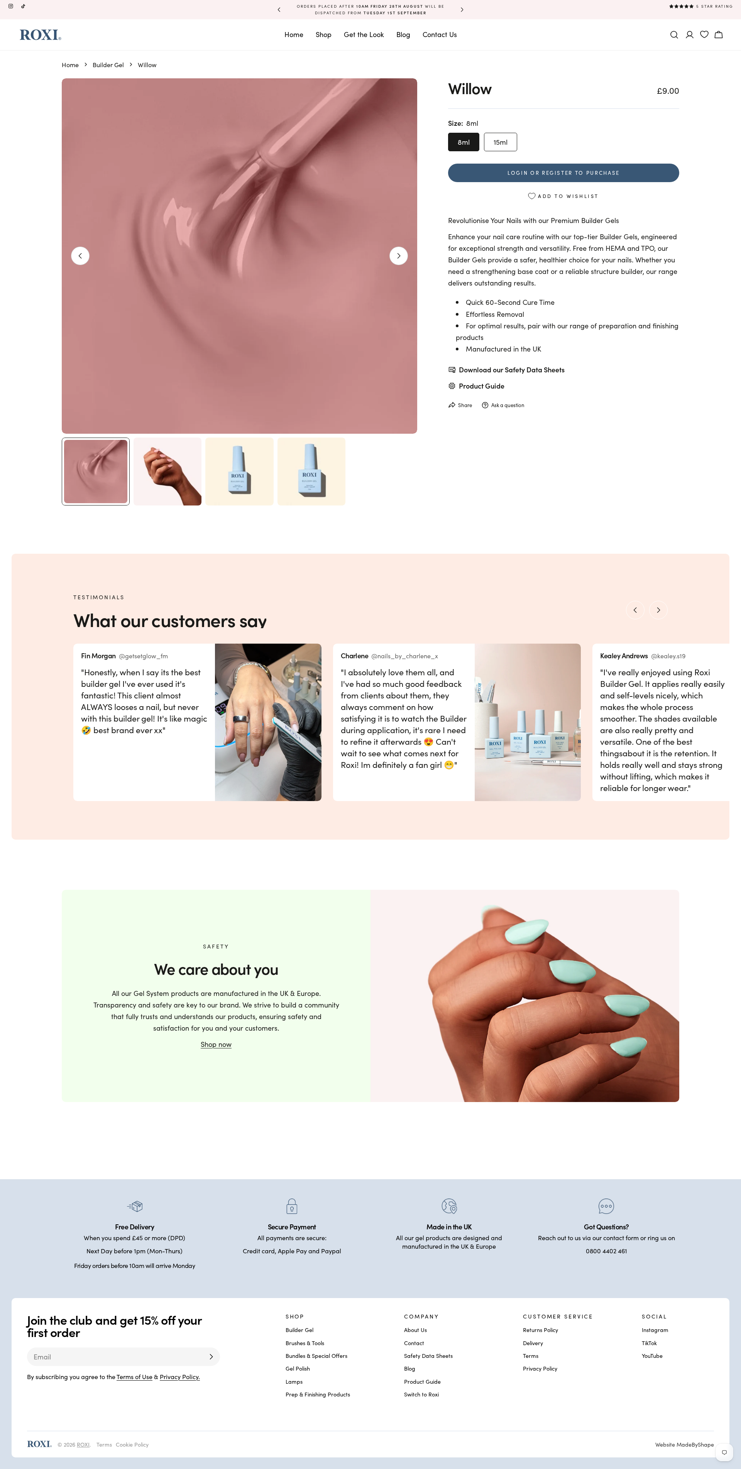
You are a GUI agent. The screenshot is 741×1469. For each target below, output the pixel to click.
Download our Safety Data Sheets (512, 369)
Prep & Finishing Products (318, 1394)
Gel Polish (298, 1369)
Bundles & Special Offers (316, 1355)
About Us (415, 1330)
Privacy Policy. (180, 1376)
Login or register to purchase (564, 172)
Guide (494, 385)
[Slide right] (398, 256)
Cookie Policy (132, 1444)
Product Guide (422, 1381)
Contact (414, 1343)
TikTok (649, 1343)
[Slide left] (80, 256)
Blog (409, 1369)
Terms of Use (134, 1376)
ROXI (83, 1444)
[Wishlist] (704, 34)
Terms (530, 1355)
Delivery (533, 1343)
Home (70, 64)
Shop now (216, 1044)
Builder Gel (108, 64)
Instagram (655, 1330)
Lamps (294, 1381)
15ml (501, 142)
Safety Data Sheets (428, 1355)
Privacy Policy (540, 1369)
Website (684, 1444)
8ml (464, 142)
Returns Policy (540, 1330)
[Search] (674, 34)
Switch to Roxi (421, 1394)
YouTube (652, 1355)
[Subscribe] (211, 1357)
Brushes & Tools (305, 1343)
